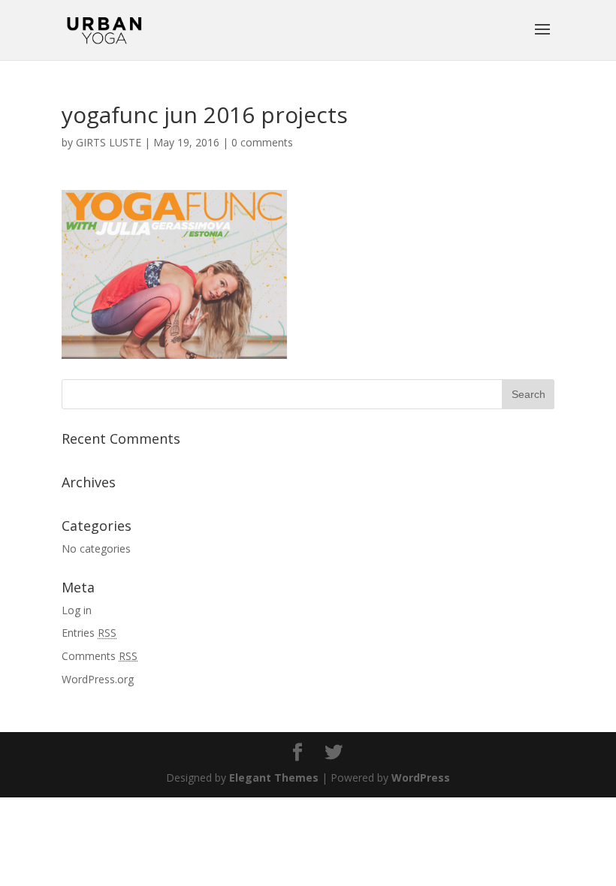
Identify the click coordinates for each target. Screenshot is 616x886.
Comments (99, 656)
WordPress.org (98, 679)
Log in (77, 610)
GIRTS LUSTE (108, 142)
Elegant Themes (274, 777)
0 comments (262, 142)
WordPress (420, 777)
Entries (89, 632)
